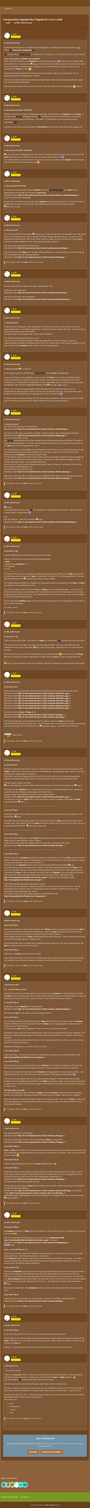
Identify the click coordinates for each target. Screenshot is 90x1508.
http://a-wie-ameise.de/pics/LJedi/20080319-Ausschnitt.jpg (42, 248)
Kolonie (37, 190)
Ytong (18, 69)
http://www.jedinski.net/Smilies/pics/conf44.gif (23, 1057)
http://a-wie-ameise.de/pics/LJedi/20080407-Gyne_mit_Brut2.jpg (36, 1193)
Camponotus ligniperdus (22, 50)
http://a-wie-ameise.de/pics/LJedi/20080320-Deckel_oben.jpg (43, 472)
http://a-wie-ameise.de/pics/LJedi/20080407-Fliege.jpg (41, 1179)
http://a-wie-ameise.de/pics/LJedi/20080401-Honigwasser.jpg (43, 1009)
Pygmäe (56, 872)
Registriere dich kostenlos (56, 1444)
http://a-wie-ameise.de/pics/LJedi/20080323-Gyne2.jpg (41, 717)
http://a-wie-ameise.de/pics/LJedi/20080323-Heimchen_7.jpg (43, 708)
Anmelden (33, 1452)
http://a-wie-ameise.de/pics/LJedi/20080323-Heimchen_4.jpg (43, 701)
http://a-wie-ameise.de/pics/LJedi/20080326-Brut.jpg (40, 845)
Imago (39, 1093)
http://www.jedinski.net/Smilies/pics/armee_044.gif (25, 877)
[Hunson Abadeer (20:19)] (16, 1485)
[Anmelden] (81, 3)
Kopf (45, 1081)
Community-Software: (45, 1505)
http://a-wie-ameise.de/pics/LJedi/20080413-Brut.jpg (40, 1301)
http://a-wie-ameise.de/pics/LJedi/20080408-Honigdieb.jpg (42, 1243)
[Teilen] (85, 27)
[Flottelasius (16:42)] (12, 1485)
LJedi (8, 23)
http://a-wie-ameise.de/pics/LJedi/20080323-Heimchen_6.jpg (43, 706)
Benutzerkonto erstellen (51, 1452)
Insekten (22, 601)
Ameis (61, 721)
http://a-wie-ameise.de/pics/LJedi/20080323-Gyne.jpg (40, 715)
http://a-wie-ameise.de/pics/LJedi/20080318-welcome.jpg (42, 293)
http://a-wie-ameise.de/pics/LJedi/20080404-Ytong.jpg (40, 1142)
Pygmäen (20, 564)
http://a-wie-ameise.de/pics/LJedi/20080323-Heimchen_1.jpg (43, 693)
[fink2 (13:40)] (8, 1485)
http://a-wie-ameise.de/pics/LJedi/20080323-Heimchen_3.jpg (43, 698)
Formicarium (42, 127)
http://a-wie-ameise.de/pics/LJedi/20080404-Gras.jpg (40, 1136)
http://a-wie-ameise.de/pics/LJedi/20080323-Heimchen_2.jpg (43, 696)
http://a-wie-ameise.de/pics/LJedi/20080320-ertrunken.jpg (42, 429)
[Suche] (75, 3)
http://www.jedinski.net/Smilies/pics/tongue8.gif (24, 896)
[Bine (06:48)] (4, 1485)
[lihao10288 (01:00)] (21, 1485)
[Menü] (87, 3)
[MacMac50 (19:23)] (25, 1485)
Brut (82, 583)
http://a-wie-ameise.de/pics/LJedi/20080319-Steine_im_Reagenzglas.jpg (47, 195)
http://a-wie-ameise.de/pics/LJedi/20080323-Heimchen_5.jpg (43, 703)
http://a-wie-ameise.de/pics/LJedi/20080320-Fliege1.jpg (41, 435)
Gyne (78, 114)
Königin (68, 160)
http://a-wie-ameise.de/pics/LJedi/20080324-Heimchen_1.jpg (43, 797)
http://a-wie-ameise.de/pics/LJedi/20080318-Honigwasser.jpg (43, 299)
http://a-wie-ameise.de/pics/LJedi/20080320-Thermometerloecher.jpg (46, 522)
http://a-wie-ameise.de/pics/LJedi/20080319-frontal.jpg (41, 257)
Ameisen (42, 202)
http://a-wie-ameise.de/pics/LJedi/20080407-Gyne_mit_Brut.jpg (44, 1191)
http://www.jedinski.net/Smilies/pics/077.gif (22, 880)
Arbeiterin (32, 61)
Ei (32, 1093)
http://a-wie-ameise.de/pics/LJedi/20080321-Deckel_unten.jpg (43, 478)
